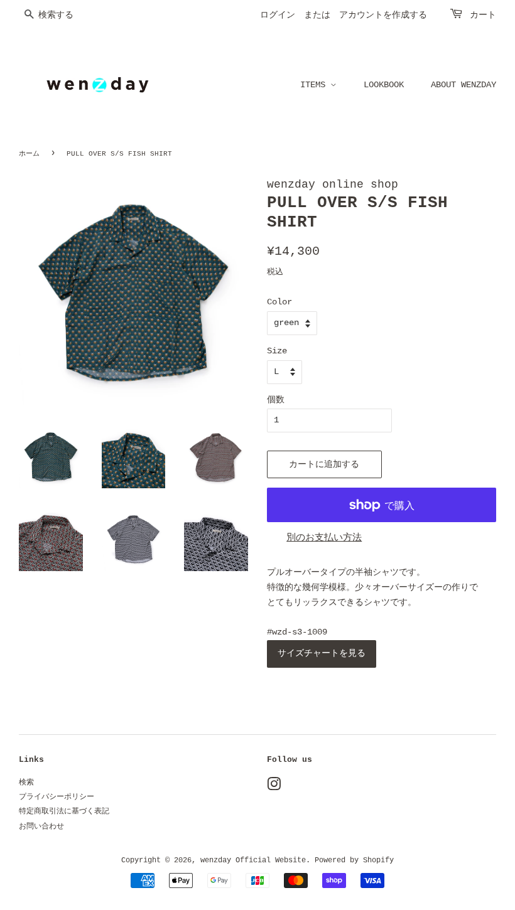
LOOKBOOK (384, 85)
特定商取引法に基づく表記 (64, 811)
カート (483, 15)
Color (279, 302)
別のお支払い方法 (324, 538)
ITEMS (315, 85)
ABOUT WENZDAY (463, 85)
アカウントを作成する (383, 15)
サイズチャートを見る (322, 653)
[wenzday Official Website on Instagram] (274, 787)
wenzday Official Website (253, 860)
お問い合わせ (41, 826)
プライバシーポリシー (56, 797)
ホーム (29, 154)
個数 (276, 400)
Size (277, 351)
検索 (26, 782)
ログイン (277, 15)
